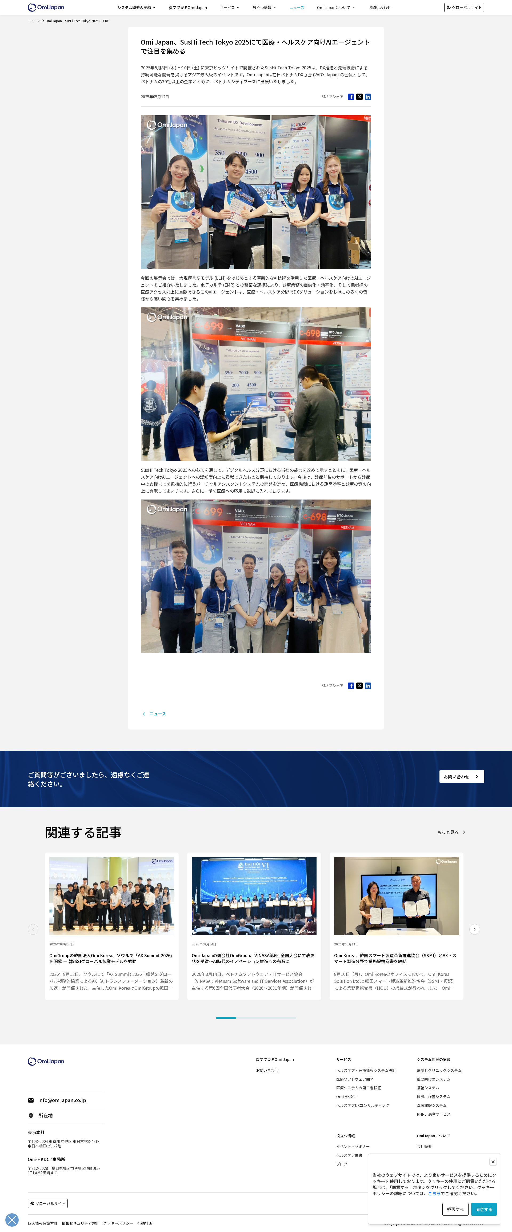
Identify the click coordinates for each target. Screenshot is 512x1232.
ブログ (341, 1164)
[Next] (474, 929)
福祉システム (428, 1087)
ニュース (297, 7)
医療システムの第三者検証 (358, 1087)
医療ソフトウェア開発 (355, 1079)
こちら (434, 1193)
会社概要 (424, 1146)
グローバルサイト (467, 7)
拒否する (455, 1209)
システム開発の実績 (134, 7)
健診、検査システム (433, 1096)
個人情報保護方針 (43, 1223)
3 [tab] (266, 1018)
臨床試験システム (432, 1105)
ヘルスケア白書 (349, 1155)
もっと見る (448, 832)
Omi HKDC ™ (347, 1096)
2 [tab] (246, 1018)
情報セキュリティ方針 (80, 1223)
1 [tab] (226, 1018)
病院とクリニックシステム (439, 1070)
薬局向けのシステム (433, 1079)
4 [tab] (286, 1018)
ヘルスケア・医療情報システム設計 (366, 1070)
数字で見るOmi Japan (188, 7)
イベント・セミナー (353, 1146)
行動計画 (144, 1223)
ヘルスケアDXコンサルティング (362, 1105)
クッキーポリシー (118, 1223)
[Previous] (33, 929)
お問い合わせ (380, 7)
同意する (484, 1209)
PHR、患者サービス (434, 1114)
